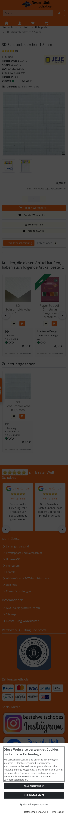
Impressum (58, 811)
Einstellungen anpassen (35, 804)
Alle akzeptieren (34, 785)
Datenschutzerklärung (36, 811)
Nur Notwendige (34, 795)
